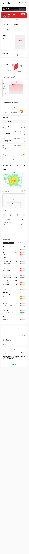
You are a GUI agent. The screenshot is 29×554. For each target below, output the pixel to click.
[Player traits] (18, 55)
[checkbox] (22, 191)
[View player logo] (5, 16)
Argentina (6, 24)
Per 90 (19, 242)
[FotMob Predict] (14, 9)
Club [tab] (3, 331)
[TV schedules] (19, 3)
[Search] (22, 3)
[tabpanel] (14, 338)
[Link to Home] (5, 3)
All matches (13, 159)
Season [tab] (7, 331)
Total (8, 242)
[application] (16, 88)
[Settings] (26, 3)
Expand (14, 364)
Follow (23, 14)
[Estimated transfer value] (14, 76)
